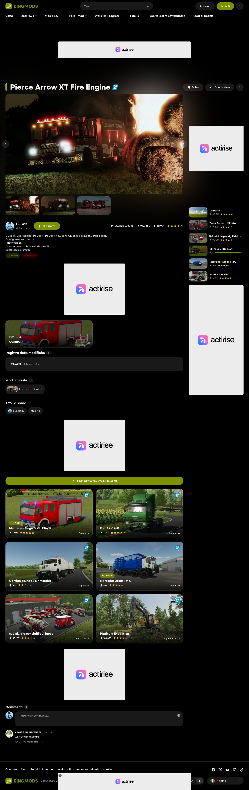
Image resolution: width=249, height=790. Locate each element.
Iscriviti (225, 6)
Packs (134, 16)
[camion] (83, 340)
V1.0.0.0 (25, 364)
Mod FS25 (27, 16)
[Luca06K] (9, 226)
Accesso (205, 6)
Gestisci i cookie (101, 769)
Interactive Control (30, 389)
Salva (195, 87)
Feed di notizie (203, 16)
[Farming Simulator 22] (115, 87)
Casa (9, 16)
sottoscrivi (49, 226)
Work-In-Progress (107, 16)
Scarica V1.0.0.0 (97, 480)
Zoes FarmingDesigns (28, 732)
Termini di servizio (42, 769)
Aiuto (23, 769)
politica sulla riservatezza (72, 769)
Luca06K (21, 224)
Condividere (222, 87)
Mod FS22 (52, 16)
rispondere (32, 741)
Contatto (11, 769)
